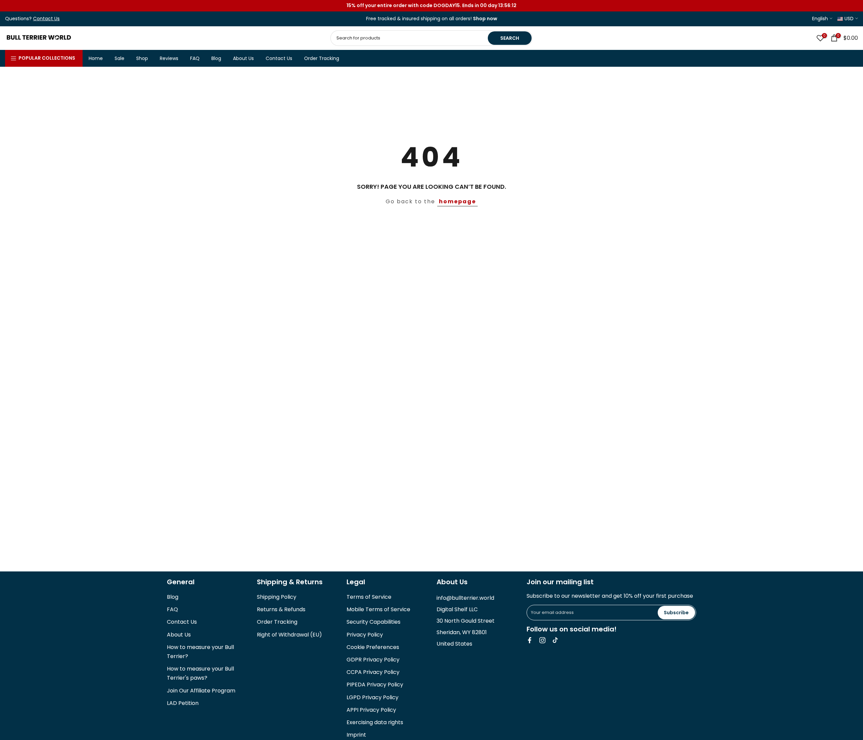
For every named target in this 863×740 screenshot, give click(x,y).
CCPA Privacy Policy (373, 672)
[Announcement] (431, 6)
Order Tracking (321, 58)
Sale (119, 58)
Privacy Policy (365, 635)
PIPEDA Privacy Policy (375, 684)
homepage (457, 201)
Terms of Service (369, 597)
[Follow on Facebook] (530, 640)
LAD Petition (183, 703)
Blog (216, 58)
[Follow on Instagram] (542, 640)
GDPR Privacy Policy (373, 659)
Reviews (169, 58)
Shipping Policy (276, 597)
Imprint (356, 735)
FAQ (195, 58)
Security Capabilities (373, 622)
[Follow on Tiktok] (555, 640)
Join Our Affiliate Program (201, 690)
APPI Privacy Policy (371, 710)
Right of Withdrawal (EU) (289, 635)
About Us (243, 58)
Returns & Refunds (281, 609)
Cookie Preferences (373, 647)
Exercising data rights (375, 722)
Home (96, 58)
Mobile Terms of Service (378, 609)
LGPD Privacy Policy (372, 697)
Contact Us (279, 58)
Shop (142, 58)
